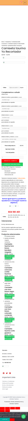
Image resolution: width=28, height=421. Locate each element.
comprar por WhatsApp (12, 164)
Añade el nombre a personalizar (11, 97)
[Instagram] (10, 373)
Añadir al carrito (10, 161)
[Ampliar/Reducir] (2, 408)
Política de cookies (7, 387)
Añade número (7, 115)
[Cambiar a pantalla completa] (7, 408)
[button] (12, 164)
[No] (12, 419)
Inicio (2, 42)
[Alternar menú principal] (25, 2)
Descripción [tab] (7, 171)
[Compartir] (12, 408)
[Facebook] (3, 373)
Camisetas (8, 42)
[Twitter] (6, 373)
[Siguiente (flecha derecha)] (7, 411)
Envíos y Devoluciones (7, 385)
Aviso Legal (5, 389)
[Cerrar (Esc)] (17, 408)
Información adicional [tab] (10, 173)
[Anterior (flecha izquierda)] (2, 411)
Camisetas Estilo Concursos (15, 45)
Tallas (4, 87)
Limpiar (21, 87)
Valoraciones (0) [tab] (9, 174)
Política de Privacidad (7, 383)
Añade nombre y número (9, 136)
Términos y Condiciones (8, 381)
